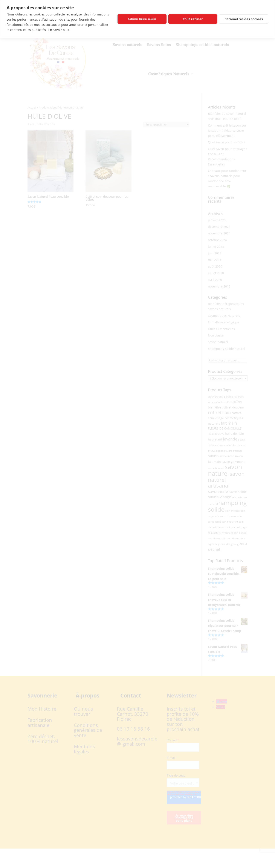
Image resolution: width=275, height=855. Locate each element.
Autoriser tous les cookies (142, 18)
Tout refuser (193, 19)
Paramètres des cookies (244, 19)
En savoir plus (58, 30)
